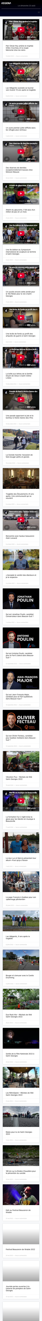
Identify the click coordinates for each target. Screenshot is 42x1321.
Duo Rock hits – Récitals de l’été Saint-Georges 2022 (19, 1016)
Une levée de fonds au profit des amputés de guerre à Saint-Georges (20, 335)
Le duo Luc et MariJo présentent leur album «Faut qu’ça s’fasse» (21, 859)
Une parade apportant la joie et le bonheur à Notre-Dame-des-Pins (19, 417)
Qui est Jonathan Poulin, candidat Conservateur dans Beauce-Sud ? (20, 615)
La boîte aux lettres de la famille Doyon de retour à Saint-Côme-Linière (19, 376)
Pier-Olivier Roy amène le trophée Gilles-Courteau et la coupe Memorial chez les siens (19, 48)
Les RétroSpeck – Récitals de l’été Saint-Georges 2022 (19, 1094)
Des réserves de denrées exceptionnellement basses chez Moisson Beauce (19, 170)
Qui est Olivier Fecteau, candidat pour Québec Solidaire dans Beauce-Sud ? (21, 738)
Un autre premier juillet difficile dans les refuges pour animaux (20, 129)
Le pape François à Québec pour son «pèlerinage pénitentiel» (21, 898)
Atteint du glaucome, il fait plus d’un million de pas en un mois (20, 211)
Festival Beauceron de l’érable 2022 (20, 1249)
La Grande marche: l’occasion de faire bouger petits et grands (19, 456)
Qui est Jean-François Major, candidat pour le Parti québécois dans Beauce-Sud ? (19, 697)
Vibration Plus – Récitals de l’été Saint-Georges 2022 (19, 778)
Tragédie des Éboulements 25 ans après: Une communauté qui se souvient (20, 496)
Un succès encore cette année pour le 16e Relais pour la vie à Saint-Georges (20, 294)
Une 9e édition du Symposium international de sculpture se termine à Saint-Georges (21, 252)
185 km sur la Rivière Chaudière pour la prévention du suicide (21, 1172)
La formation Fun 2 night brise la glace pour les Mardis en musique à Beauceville (20, 819)
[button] (38, 12)
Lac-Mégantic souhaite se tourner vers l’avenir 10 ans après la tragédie (21, 89)
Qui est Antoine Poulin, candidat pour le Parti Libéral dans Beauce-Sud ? (20, 655)
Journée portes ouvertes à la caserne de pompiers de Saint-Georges (18, 1288)
